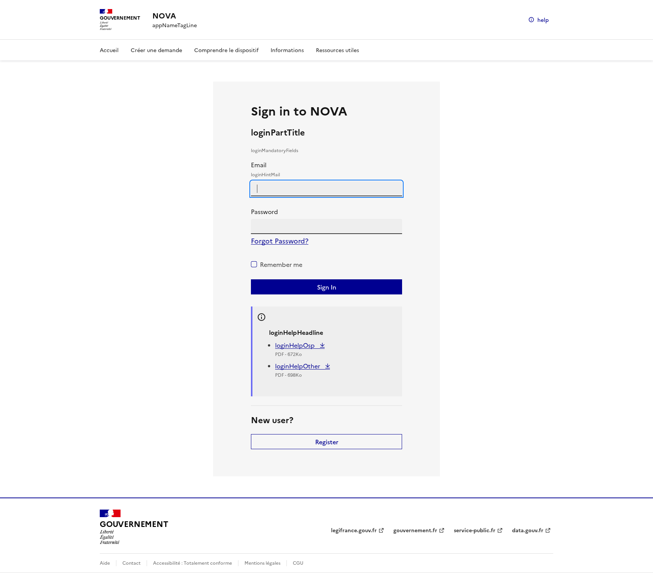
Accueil (109, 50)
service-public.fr (474, 530)
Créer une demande (156, 50)
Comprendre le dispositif (226, 50)
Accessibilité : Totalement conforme (192, 562)
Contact (131, 562)
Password (264, 211)
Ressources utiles (337, 50)
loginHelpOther (298, 366)
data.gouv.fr (527, 530)
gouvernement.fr (415, 530)
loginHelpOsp (295, 345)
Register (326, 441)
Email (265, 168)
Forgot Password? (279, 240)
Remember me (281, 264)
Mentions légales (262, 562)
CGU (298, 562)
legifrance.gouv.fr (354, 530)
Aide (105, 562)
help (543, 19)
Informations (287, 50)
